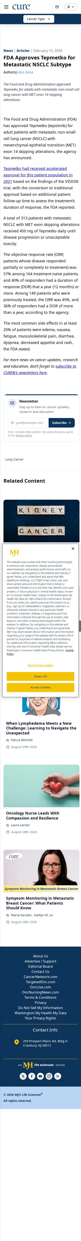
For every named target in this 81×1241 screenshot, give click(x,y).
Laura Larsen (20, 825)
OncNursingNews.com (40, 992)
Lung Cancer (14, 459)
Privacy (40, 1002)
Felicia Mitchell (22, 740)
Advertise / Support (40, 961)
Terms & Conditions (40, 997)
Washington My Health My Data (41, 1013)
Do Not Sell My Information (40, 1007)
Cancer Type (36, 19)
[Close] (73, 548)
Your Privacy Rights (40, 1018)
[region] (40, 620)
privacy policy (24, 435)
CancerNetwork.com (40, 976)
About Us (40, 956)
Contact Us (40, 971)
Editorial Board (40, 966)
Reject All (40, 676)
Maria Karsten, (21, 915)
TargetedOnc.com (40, 982)
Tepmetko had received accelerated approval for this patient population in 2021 (38, 175)
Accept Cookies (40, 687)
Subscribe (59, 423)
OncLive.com (40, 987)
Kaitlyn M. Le (43, 915)
